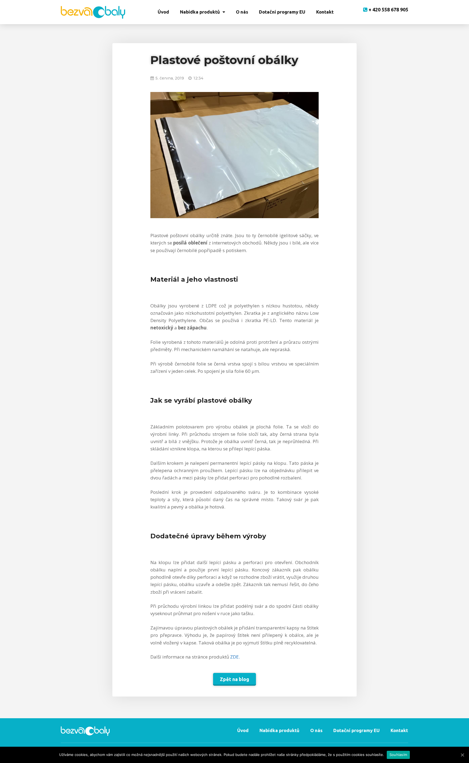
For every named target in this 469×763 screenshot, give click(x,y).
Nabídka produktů (200, 11)
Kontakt (325, 11)
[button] (234, 679)
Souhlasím (398, 754)
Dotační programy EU (282, 11)
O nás (242, 11)
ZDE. (234, 657)
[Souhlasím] (462, 755)
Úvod (163, 11)
